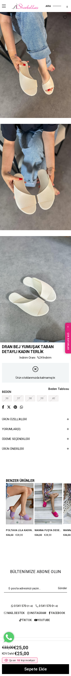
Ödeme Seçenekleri (16, 439)
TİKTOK (26, 620)
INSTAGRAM (38, 613)
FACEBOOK (57, 613)
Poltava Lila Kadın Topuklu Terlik (20, 530)
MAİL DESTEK (16, 613)
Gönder (62, 588)
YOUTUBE (43, 620)
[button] (17, 522)
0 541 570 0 (45, 605)
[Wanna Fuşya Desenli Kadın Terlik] (48, 503)
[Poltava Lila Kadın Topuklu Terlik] (20, 503)
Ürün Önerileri (13, 449)
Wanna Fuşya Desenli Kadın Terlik (48, 530)
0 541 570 (20, 605)
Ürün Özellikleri (14, 419)
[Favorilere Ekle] (65, 17)
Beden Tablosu (58, 389)
